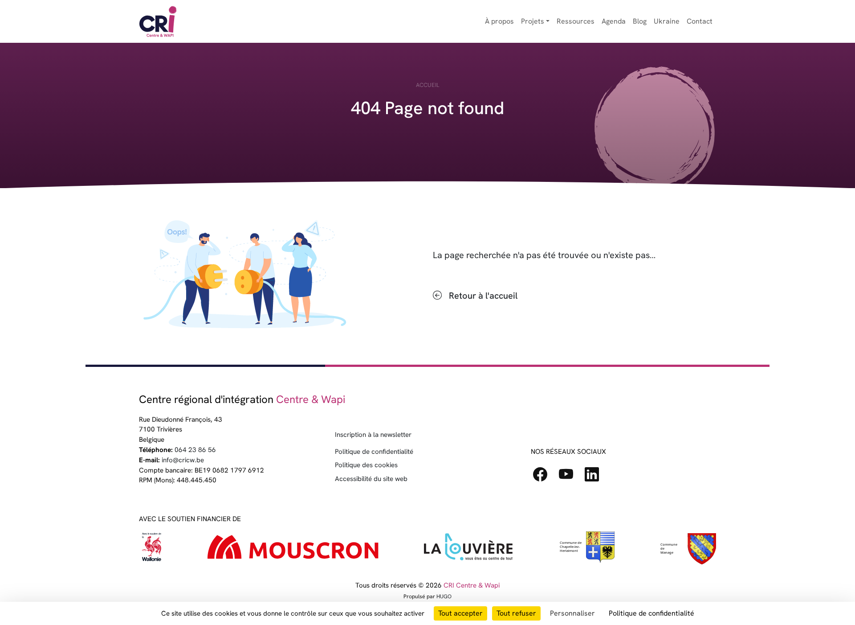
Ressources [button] (575, 21)
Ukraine (667, 21)
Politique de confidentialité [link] (651, 613)
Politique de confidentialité (374, 451)
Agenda (614, 21)
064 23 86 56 (195, 449)
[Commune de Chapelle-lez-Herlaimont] (687, 548)
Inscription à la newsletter (373, 434)
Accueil (427, 85)
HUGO (444, 596)
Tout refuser (516, 613)
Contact (699, 21)
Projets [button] (532, 21)
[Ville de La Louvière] (468, 548)
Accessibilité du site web (371, 478)
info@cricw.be (183, 460)
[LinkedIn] (595, 477)
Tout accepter (460, 613)
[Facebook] (544, 477)
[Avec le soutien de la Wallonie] (152, 548)
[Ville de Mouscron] (293, 548)
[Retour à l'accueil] (158, 21)
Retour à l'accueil (483, 295)
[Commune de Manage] (586, 548)
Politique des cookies (366, 465)
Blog (640, 21)
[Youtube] (569, 477)
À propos (499, 21)
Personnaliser (572, 613)
